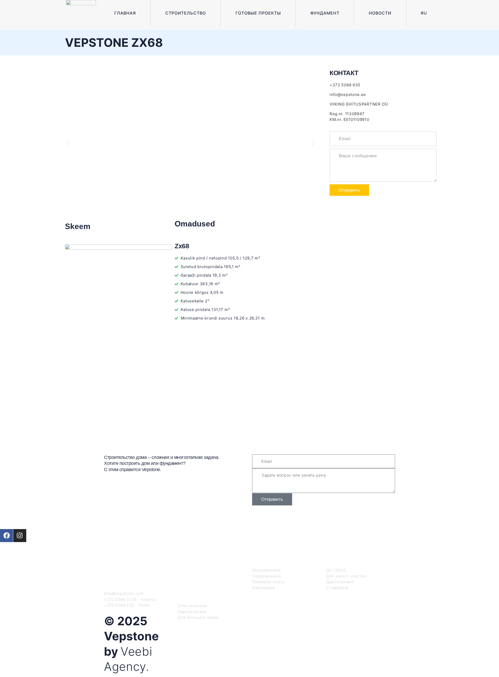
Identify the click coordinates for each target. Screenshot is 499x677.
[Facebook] (6, 535)
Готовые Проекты (258, 13)
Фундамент (324, 13)
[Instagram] (19, 535)
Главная (125, 13)
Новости (380, 13)
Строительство (185, 13)
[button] (68, 143)
